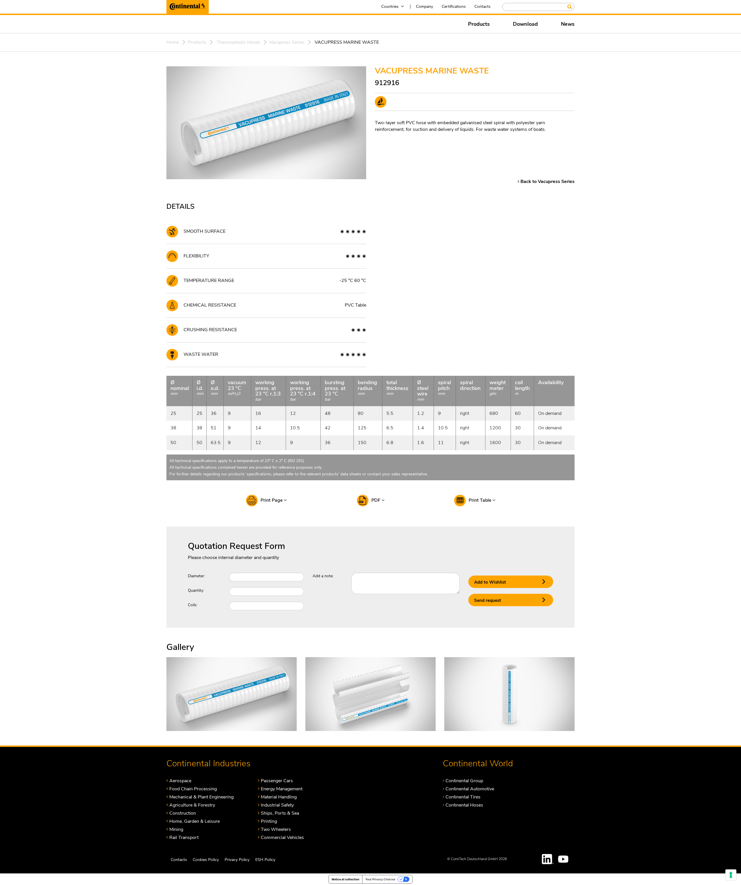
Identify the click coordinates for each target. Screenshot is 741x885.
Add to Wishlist (490, 582)
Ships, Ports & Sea (280, 813)
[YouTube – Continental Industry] (564, 859)
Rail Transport (184, 837)
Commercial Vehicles (282, 837)
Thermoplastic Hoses (238, 42)
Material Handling (279, 797)
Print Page (272, 500)
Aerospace (180, 781)
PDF (376, 500)
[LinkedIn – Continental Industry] (547, 859)
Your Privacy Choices (380, 879)
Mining (176, 829)
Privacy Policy (237, 859)
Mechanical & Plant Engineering (201, 797)
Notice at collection (345, 879)
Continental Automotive (469, 789)
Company (424, 6)
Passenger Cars (277, 781)
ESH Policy (265, 859)
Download (525, 24)
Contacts (482, 6)
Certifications (454, 6)
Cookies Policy (206, 859)
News (568, 24)
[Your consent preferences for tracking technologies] (730, 874)
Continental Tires (462, 797)
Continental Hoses (464, 805)
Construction (182, 813)
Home (172, 42)
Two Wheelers (276, 829)
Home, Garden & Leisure (194, 821)
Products (479, 24)
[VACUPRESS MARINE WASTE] (231, 693)
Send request (487, 600)
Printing (269, 821)
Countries (390, 6)
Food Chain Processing (193, 789)
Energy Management (281, 789)
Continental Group (464, 781)
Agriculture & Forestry (192, 805)
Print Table (480, 500)
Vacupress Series (287, 42)
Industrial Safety (277, 805)
